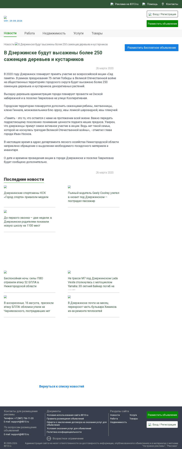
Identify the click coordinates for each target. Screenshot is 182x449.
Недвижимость (54, 33)
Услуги (79, 33)
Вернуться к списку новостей (61, 386)
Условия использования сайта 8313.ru (67, 415)
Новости (10, 33)
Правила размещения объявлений (65, 418)
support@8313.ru (20, 421)
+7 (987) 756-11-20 (23, 418)
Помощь (152, 4)
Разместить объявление (162, 23)
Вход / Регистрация (164, 14)
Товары (97, 33)
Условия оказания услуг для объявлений (69, 428)
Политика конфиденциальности (64, 432)
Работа (30, 33)
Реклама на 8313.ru (126, 4)
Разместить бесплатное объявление (151, 47)
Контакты (172, 4)
